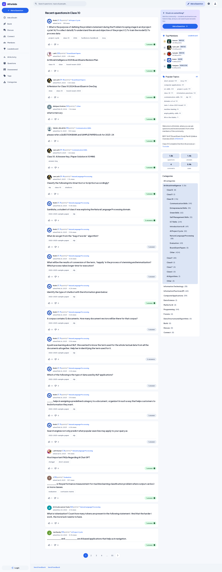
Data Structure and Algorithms (176, 319)
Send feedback (40, 567)
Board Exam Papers (74, 53)
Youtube (165, 146)
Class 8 (169, 262)
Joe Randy (57, 532)
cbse (61, 64)
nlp (50, 187)
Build (9, 24)
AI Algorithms (172, 276)
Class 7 (169, 267)
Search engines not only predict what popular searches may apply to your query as (87, 431)
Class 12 (170, 190)
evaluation (53, 492)
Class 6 (169, 272)
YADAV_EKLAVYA (59, 128)
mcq (103, 38)
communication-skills (173, 97)
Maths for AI (168, 305)
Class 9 (169, 258)
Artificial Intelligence (172, 185)
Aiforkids (12, 4)
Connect (11, 36)
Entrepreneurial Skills (178, 208)
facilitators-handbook (89, 38)
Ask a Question (15, 10)
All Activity (11, 57)
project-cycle (54, 38)
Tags (9, 76)
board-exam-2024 (73, 91)
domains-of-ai (171, 101)
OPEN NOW (178, 139)
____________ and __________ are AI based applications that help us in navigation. (87, 538)
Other (78, 106)
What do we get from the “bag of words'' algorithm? (72, 236)
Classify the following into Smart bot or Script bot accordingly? (78, 183)
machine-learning (171, 109)
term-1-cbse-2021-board (175, 105)
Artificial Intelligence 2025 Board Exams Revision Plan (72, 60)
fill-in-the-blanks (171, 117)
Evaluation (67, 477)
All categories (169, 181)
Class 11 (170, 194)
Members (11, 43)
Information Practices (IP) (174, 291)
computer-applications (174, 85)
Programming (169, 309)
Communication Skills (83, 128)
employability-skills (172, 113)
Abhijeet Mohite (59, 106)
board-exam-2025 (73, 64)
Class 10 (170, 199)
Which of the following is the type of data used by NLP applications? (80, 374)
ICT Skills (173, 222)
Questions (11, 63)
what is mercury (55, 113)
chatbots (68, 187)
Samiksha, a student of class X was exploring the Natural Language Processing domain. (89, 209)
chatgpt (52, 462)
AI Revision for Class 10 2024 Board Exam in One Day (72, 86)
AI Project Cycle (74, 20)
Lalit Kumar (57, 451)
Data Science (169, 300)
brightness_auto (208, 3)
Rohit (55, 20)
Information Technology (173, 286)
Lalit (54, 53)
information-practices (186, 93)
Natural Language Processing (82, 176)
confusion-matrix (67, 492)
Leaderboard (12, 49)
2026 (75, 38)
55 (112, 555)
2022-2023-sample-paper (59, 214)
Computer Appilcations (173, 296)
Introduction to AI (177, 226)
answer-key (53, 161)
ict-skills (169, 89)
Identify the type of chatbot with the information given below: (77, 292)
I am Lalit (56, 80)
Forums (167, 314)
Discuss (10, 30)
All (197, 77)
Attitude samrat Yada (61, 507)
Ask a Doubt (12, 18)
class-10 (66, 38)
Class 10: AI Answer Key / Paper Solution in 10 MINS (71, 156)
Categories (12, 82)
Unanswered (12, 69)
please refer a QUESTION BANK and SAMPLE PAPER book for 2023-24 (80, 134)
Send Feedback (54, 567)
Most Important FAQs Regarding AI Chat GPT (68, 457)
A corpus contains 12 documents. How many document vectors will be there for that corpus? (92, 318)
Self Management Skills (179, 217)
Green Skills (174, 213)
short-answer (64, 462)
